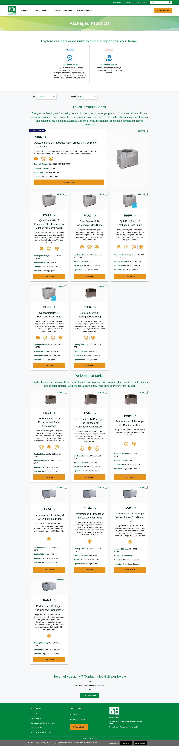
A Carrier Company (89, 738)
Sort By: (73, 97)
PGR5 (38, 137)
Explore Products (36, 714)
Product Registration (142, 2)
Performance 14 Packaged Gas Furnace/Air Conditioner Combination (89, 423)
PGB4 (88, 413)
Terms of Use (124, 727)
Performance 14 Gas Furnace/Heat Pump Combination (49, 422)
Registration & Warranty (62, 10)
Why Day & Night (36, 727)
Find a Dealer (80, 727)
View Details (69, 182)
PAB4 (128, 415)
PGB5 (47, 214)
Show (32, 97)
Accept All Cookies (140, 743)
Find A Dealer (164, 10)
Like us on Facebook (79, 719)
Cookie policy (56, 744)
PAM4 (47, 600)
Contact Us (76, 714)
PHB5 (47, 307)
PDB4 (47, 412)
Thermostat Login (129, 2)
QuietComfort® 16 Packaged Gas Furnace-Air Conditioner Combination (49, 224)
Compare (141, 131)
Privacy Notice (114, 727)
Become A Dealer (117, 2)
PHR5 (128, 215)
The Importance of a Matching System (43, 723)
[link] (11, 10)
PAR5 (87, 215)
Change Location (89, 695)
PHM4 (87, 508)
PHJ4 (47, 509)
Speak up (133, 727)
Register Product (35, 718)
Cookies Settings (114, 743)
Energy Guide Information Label (40, 732)
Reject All (126, 743)
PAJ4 (128, 507)
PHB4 (87, 307)
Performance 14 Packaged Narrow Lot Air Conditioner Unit (130, 517)
